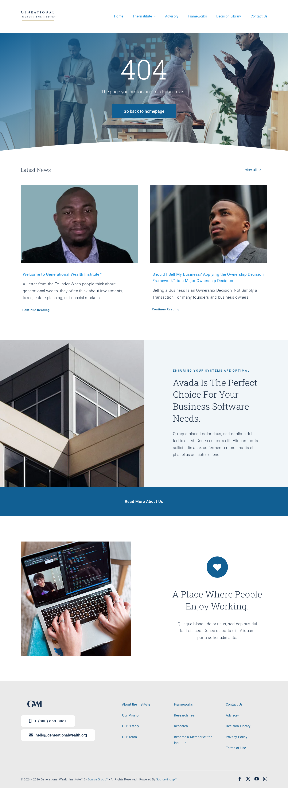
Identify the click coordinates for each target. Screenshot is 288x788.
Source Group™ (98, 779)
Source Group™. (167, 779)
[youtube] (256, 779)
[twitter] (248, 779)
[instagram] (265, 779)
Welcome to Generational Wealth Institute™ (62, 274)
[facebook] (240, 779)
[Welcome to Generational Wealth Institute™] (79, 224)
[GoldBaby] (38, 9)
